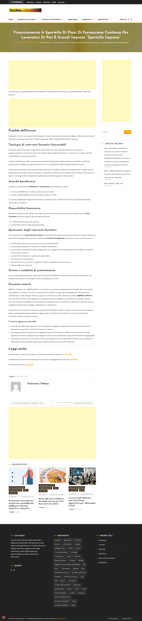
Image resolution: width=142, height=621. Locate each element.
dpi (84, 564)
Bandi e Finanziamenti (17, 487)
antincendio (67, 544)
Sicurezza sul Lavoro (26, 19)
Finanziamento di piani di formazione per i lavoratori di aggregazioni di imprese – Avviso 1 (28, 403)
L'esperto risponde (15, 490)
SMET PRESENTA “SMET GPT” (114, 184)
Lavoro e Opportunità (51, 19)
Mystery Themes (59, 619)
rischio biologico (60, 593)
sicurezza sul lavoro (62, 601)
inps (82, 577)
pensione (76, 585)
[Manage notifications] (3, 617)
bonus (47, 507)
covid (69, 556)
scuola (61, 2)
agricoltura (68, 540)
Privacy (69, 589)
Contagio (73, 552)
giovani (75, 568)
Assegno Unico (60, 548)
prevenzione (59, 589)
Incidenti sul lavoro (79, 573)
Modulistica (103, 19)
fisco (56, 568)
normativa (72, 581)
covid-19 (77, 556)
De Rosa (31, 2)
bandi (71, 548)
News (11, 19)
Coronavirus (59, 556)
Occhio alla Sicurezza (62, 585)
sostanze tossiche (61, 605)
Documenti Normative (107, 558)
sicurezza (81, 593)
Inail (83, 568)
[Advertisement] (52, 74)
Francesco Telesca (38, 383)
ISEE (54, 2)
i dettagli (68, 354)
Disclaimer (102, 554)
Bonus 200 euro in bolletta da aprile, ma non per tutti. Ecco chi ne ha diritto (51, 501)
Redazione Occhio (28, 497)
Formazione (72, 19)
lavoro (26, 376)
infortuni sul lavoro (71, 577)
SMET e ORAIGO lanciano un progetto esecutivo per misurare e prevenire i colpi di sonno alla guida (117, 174)
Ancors (57, 544)
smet (39, 2)
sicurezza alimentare (62, 597)
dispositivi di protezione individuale (67, 564)
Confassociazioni (61, 552)
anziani (47, 2)
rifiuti (77, 589)
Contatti (102, 545)
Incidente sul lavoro (62, 573)
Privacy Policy (113, 618)
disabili (80, 560)
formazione (19, 376)
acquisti (58, 540)
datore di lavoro (60, 560)
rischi (84, 589)
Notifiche (102, 549)
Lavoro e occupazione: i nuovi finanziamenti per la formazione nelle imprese (75, 403)
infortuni (58, 577)
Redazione (102, 540)
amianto (78, 540)
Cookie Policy (126, 618)
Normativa (86, 19)
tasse (73, 605)
